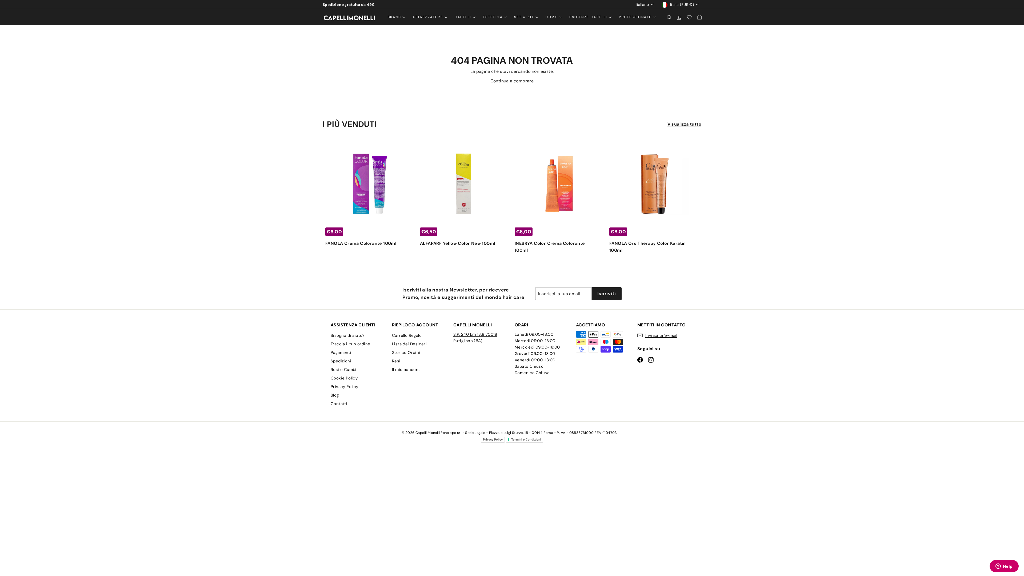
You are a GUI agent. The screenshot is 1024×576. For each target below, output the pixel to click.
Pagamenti (341, 352)
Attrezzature (428, 17)
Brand (395, 17)
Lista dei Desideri (409, 344)
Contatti (339, 403)
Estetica (493, 17)
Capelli (464, 17)
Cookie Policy (344, 378)
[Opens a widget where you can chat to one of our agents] (1004, 566)
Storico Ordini (406, 352)
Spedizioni (341, 361)
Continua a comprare (512, 81)
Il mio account (406, 369)
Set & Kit (524, 17)
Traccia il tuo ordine (350, 344)
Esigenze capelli (589, 17)
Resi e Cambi (344, 369)
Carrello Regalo (407, 335)
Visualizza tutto (684, 124)
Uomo (552, 17)
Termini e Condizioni (526, 439)
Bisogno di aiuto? (348, 335)
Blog (335, 395)
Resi (396, 361)
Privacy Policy (344, 386)
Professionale (636, 17)
